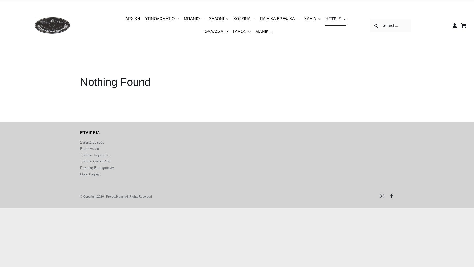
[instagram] (382, 196)
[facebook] (391, 196)
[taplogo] (52, 19)
